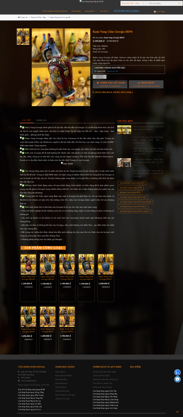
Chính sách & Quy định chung (104, 371)
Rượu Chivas (60, 371)
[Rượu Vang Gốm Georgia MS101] (67, 264)
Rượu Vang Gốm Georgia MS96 (67, 330)
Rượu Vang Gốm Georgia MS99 (106, 278)
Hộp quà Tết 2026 (62, 398)
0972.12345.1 (26, 377)
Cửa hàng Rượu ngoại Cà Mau (29, 403)
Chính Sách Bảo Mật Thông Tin (105, 379)
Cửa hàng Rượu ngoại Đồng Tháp (31, 392)
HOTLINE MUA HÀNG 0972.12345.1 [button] (113, 92)
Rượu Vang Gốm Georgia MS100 (86, 278)
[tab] (26, 120)
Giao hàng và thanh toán (102, 383)
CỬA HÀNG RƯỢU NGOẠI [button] (54, 11)
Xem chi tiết (113, 71)
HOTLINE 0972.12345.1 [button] (126, 11)
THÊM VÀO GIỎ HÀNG (112, 84)
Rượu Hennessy (61, 383)
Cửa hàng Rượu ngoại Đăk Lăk (30, 406)
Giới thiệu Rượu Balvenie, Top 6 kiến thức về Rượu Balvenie (149, 128)
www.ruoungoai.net (28, 380)
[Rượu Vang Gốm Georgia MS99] (105, 264)
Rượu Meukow (61, 387)
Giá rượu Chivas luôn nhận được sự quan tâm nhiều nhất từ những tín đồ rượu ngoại (148, 173)
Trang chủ (24, 17)
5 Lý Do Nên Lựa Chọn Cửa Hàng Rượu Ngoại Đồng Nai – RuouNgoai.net (148, 140)
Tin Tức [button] (104, 11)
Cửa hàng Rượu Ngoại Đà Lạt (29, 401)
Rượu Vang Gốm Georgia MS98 (28, 330)
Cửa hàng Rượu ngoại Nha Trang (30, 395)
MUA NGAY (146, 84)
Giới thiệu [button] (76, 11)
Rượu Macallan (61, 379)
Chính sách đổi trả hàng (102, 387)
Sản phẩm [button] (89, 11)
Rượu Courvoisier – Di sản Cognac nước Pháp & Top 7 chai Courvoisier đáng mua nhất (148, 151)
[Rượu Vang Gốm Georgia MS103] (28, 264)
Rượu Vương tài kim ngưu (65, 395)
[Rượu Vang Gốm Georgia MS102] (47, 264)
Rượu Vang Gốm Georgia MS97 (48, 330)
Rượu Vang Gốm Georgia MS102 (48, 278)
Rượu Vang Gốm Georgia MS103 (28, 278)
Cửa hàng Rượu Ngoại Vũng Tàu (30, 398)
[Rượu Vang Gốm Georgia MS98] (28, 317)
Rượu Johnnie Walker (63, 375)
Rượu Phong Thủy (62, 391)
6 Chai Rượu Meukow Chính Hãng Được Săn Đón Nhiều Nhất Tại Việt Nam (148, 162)
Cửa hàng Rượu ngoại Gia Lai (29, 409)
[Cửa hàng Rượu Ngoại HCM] (91, 1)
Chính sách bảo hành (101, 375)
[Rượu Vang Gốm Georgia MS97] (47, 317)
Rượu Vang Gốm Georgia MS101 (67, 278)
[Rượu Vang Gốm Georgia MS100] (86, 264)
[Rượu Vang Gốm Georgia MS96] (67, 317)
